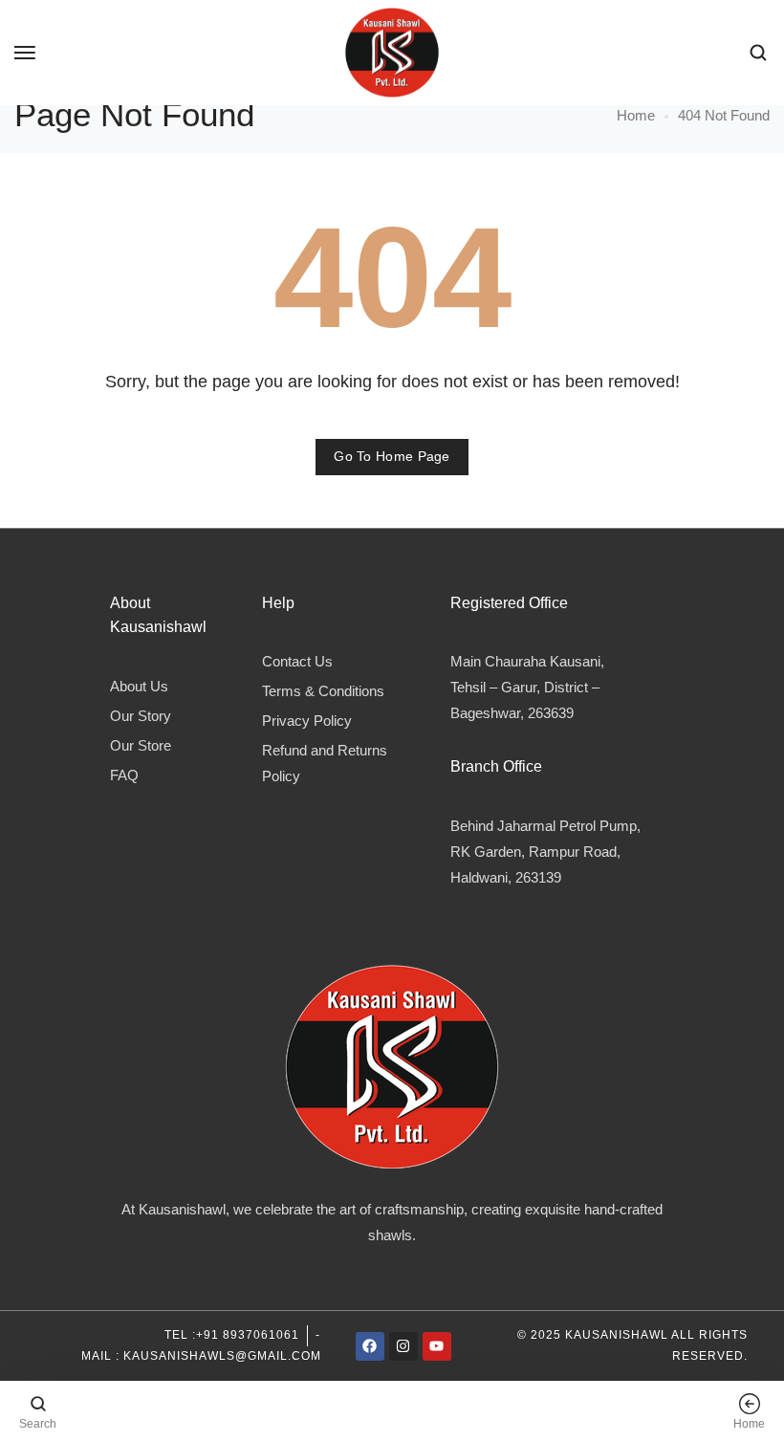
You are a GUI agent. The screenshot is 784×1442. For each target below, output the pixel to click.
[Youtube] (437, 1346)
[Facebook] (370, 1346)
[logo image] (392, 51)
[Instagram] (403, 1346)
